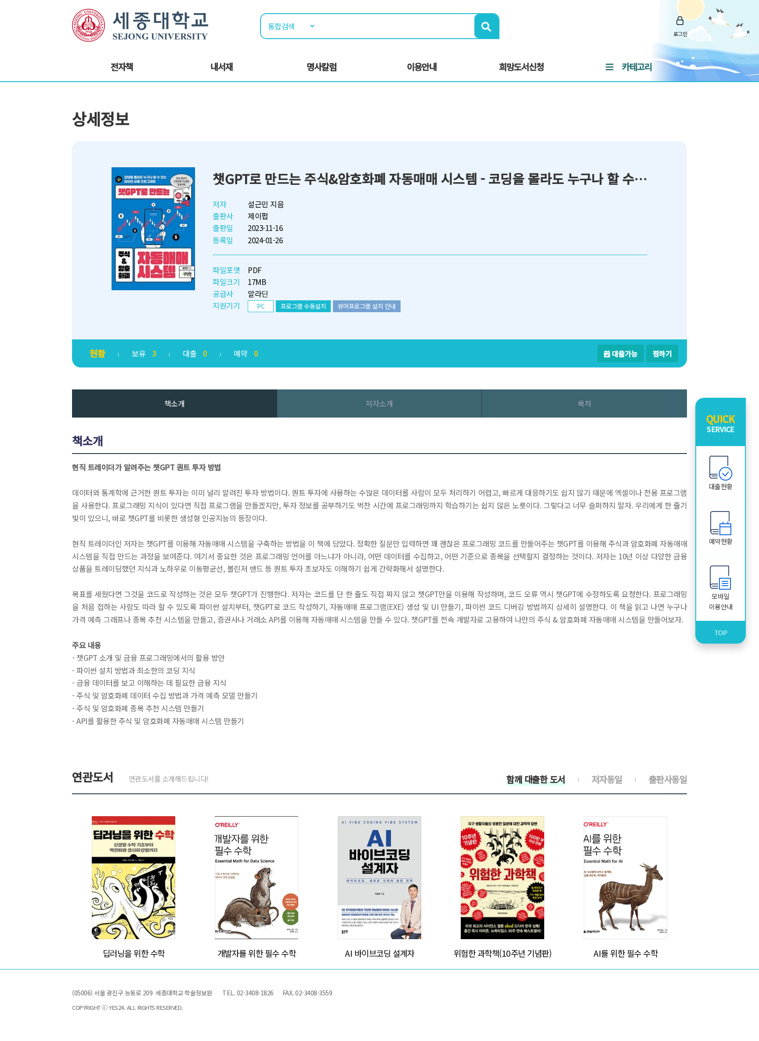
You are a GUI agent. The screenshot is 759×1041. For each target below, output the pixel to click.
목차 (584, 403)
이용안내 (422, 66)
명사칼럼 (321, 66)
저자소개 (379, 403)
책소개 (174, 403)
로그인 (680, 33)
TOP (720, 632)
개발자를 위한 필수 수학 (256, 953)
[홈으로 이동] (140, 23)
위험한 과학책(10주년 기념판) (503, 953)
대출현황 (721, 486)
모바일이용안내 (721, 601)
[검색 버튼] (486, 26)
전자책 (122, 66)
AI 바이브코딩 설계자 (379, 953)
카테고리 (637, 66)
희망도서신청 (521, 66)
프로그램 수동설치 (303, 306)
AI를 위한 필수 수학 (625, 953)
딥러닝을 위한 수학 (134, 953)
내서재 (221, 66)
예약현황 (721, 541)
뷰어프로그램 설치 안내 (367, 306)
